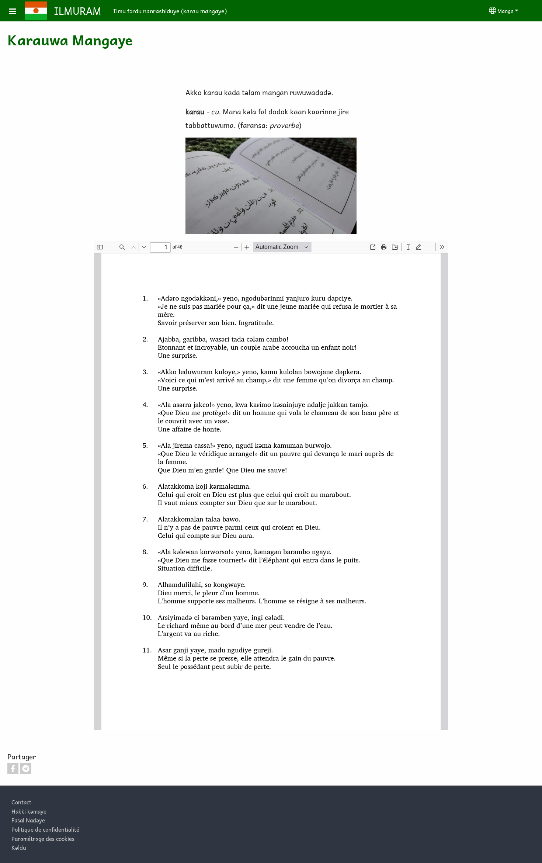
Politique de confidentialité (45, 829)
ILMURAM (77, 11)
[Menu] (17, 12)
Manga (505, 11)
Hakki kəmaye (28, 811)
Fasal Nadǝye (28, 820)
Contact (21, 802)
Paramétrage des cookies (42, 838)
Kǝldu (18, 847)
